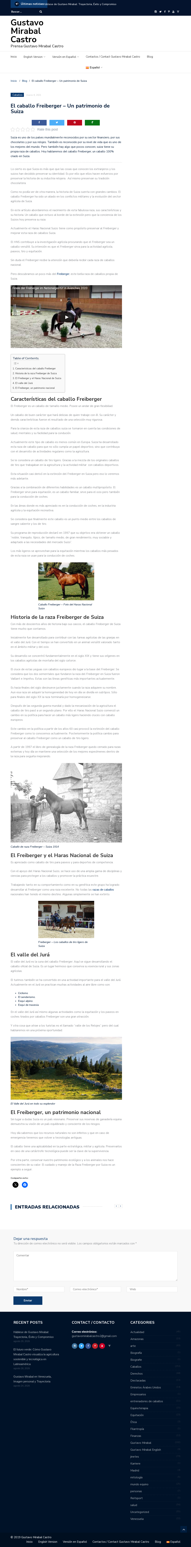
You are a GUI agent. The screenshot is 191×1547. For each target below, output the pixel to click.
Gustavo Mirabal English (145, 1450)
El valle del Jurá (24, 383)
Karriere (135, 1463)
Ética (133, 1422)
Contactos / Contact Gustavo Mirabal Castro (113, 57)
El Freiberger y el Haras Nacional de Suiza (38, 378)
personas (136, 1491)
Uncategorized (139, 1512)
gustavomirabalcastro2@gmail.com (94, 1336)
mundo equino (139, 1484)
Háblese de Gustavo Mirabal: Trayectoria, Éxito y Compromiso (79, 4)
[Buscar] (41, 11)
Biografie (136, 1360)
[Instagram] (155, 12)
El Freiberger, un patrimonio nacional (35, 388)
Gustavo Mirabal (140, 1443)
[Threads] (178, 12)
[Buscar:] (23, 11)
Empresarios (138, 1394)
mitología (136, 1477)
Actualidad (137, 1332)
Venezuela (137, 1519)
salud (133, 1505)
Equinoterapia (139, 1408)
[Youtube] (173, 12)
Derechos (136, 1374)
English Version (33, 57)
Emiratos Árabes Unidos (145, 1387)
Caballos (17, 95)
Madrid (134, 1470)
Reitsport (136, 1498)
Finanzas (135, 1436)
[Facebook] (165, 12)
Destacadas (138, 1380)
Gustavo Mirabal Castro (27, 31)
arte (133, 1346)
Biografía (136, 1353)
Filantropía (137, 1429)
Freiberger (63, 273)
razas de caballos (103, 889)
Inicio (14, 57)
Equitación (137, 1415)
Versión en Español (64, 57)
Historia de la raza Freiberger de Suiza (36, 373)
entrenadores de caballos (146, 1401)
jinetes (134, 1457)
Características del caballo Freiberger (35, 368)
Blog (150, 57)
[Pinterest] (169, 12)
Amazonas (137, 1339)
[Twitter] (160, 12)
